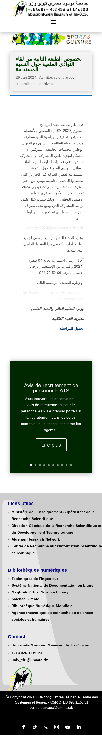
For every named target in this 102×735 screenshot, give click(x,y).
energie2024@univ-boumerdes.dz (55, 228)
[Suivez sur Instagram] (56, 727)
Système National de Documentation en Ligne (52, 585)
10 (71, 465)
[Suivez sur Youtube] (67, 727)
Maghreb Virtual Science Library (40, 592)
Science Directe (25, 599)
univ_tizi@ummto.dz (30, 660)
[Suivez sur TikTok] (34, 727)
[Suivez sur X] (45, 727)
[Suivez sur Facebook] (23, 727)
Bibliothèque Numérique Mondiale (42, 606)
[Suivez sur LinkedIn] (78, 727)
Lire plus (51, 445)
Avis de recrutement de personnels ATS (51, 387)
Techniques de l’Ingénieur (35, 578)
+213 (16, 653)
